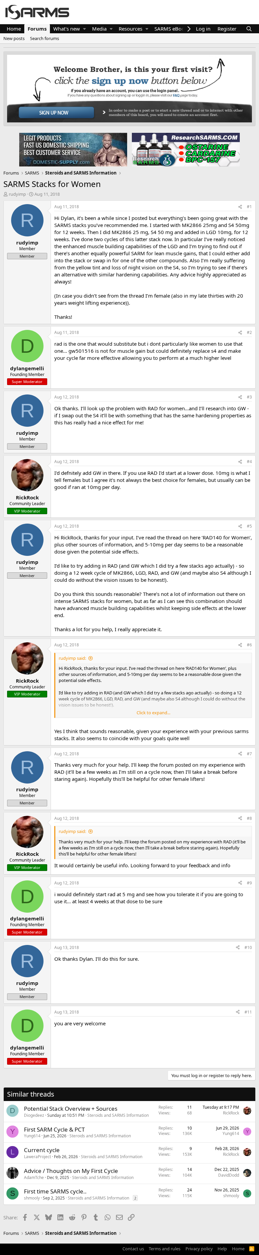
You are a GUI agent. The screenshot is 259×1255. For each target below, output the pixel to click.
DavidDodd (228, 1175)
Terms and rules (164, 1249)
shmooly (32, 1198)
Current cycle (42, 1150)
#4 (249, 461)
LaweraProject (37, 1156)
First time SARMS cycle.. (55, 1191)
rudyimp (17, 194)
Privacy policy (199, 1249)
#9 (249, 883)
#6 (249, 645)
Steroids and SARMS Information (118, 1115)
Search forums (44, 38)
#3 (249, 397)
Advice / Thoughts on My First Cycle (71, 1171)
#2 (249, 332)
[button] (84, 28)
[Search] (249, 28)
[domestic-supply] (73, 149)
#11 (248, 1012)
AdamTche (34, 1177)
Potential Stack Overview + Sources (70, 1108)
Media (99, 28)
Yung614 (32, 1136)
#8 (249, 818)
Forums (37, 28)
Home (14, 28)
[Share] (240, 207)
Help (222, 1249)
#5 (249, 526)
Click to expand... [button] (153, 713)
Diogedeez (34, 1115)
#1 (249, 207)
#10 (248, 947)
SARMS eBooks (172, 28)
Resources (130, 28)
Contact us (133, 1249)
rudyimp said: (72, 658)
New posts (14, 38)
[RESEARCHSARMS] (185, 149)
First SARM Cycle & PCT (54, 1129)
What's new (66, 28)
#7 (249, 754)
